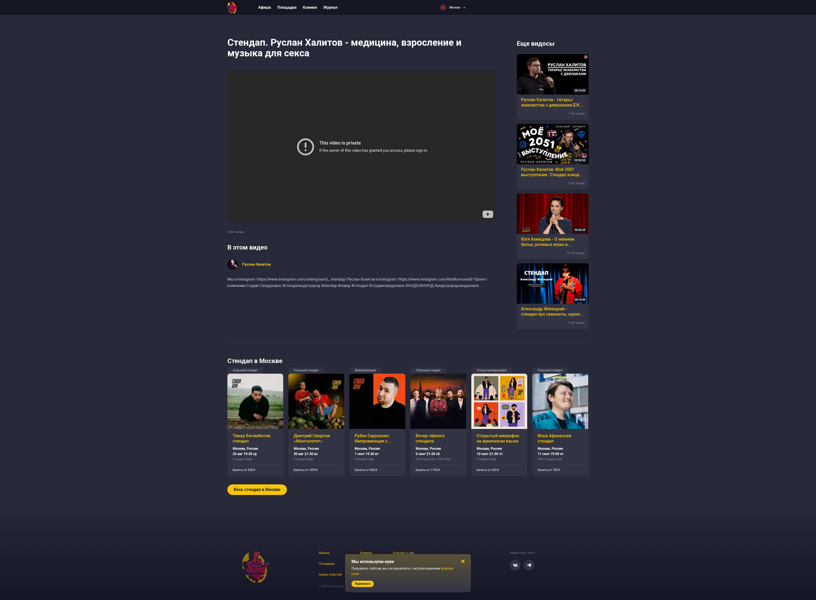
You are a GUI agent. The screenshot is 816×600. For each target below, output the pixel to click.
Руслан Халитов (256, 264)
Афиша (264, 7)
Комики (310, 7)
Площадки (286, 7)
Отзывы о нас (403, 553)
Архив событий (330, 574)
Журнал (330, 7)
